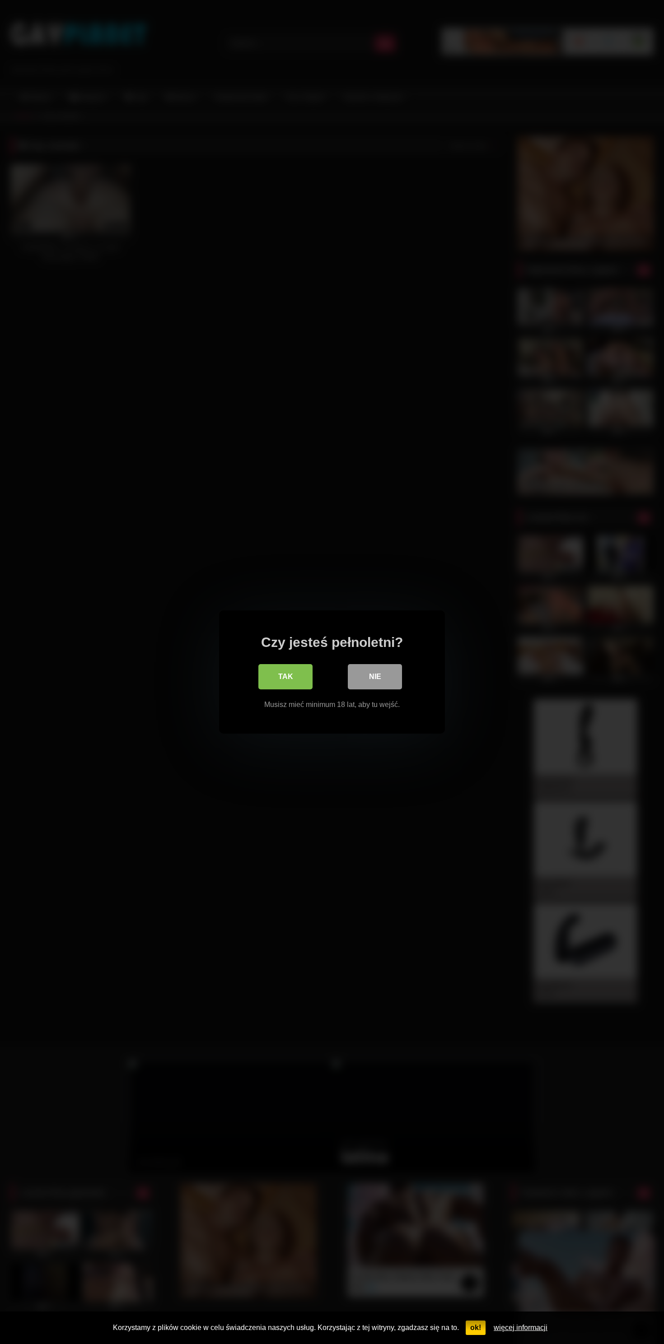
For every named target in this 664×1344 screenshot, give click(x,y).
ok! (475, 1327)
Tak (285, 676)
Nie (375, 676)
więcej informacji (520, 1327)
